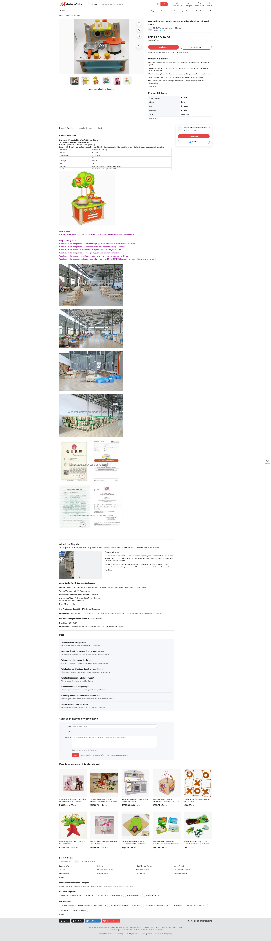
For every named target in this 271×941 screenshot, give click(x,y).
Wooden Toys (75, 15)
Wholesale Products (135, 927)
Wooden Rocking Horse (105, 870)
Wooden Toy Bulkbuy (79, 911)
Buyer (163, 11)
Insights (180, 927)
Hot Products (92, 927)
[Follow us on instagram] (201, 921)
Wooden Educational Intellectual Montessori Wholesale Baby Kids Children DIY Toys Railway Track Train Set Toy (103, 801)
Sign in (209, 6)
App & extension (186, 11)
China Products (103, 927)
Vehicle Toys (89, 895)
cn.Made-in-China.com (155, 930)
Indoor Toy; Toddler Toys (156, 613)
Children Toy (91, 613)
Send (75, 755)
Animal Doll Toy (178, 905)
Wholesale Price (148, 927)
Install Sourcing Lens (112, 921)
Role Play (100, 866)
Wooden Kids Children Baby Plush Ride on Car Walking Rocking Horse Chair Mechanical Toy (72, 801)
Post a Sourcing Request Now (118, 755)
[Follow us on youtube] (204, 921)
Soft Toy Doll (149, 905)
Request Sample (182, 53)
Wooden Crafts (103, 895)
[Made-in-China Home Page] (70, 4)
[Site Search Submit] (164, 4)
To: (70, 732)
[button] (158, 4)
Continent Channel (160, 927)
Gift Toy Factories (84, 905)
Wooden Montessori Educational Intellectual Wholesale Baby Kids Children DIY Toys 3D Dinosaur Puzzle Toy (166, 844)
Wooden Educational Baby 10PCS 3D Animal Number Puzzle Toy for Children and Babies (196, 844)
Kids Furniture (140, 874)
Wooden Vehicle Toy (152, 895)
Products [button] (93, 4)
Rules (210, 11)
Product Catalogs (89, 862)
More (61, 914)
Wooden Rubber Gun (180, 874)
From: (69, 726)
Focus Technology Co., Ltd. (121, 934)
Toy (98, 613)
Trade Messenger (93, 921)
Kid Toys (84, 613)
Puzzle (144, 613)
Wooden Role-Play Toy (134, 895)
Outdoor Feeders (64, 874)
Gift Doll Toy (136, 905)
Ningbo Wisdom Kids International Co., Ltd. (167, 28)
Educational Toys (65, 866)
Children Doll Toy (162, 905)
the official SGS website (109, 548)
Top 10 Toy (202, 905)
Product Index (172, 927)
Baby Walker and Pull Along (144, 866)
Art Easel (62, 870)
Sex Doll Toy (191, 905)
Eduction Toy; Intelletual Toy (131, 613)
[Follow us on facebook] (195, 921)
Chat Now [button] (197, 47)
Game (102, 613)
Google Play (78, 921)
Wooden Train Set (179, 866)
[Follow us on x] (198, 921)
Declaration (157, 934)
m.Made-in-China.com (140, 930)
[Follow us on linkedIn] (210, 921)
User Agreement (147, 934)
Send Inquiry (163, 47)
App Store (64, 921)
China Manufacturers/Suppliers (119, 927)
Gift (106, 613)
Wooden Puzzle (117, 895)
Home (61, 15)
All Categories (66, 11)
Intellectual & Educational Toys (71, 895)
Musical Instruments (142, 870)
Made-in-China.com (126, 930)
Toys (67, 15)
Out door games (102, 874)
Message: (68, 737)
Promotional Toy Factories (119, 905)
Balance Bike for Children (182, 870)
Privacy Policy (168, 934)
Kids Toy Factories (100, 905)
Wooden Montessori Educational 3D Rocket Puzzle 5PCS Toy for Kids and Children (134, 844)
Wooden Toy (75, 613)
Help (173, 11)
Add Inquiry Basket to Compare (101, 89)
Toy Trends (64, 911)
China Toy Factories (67, 905)
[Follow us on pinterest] (207, 921)
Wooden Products (114, 613)
